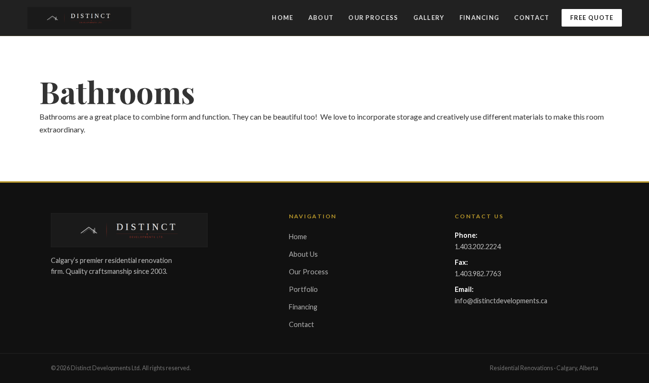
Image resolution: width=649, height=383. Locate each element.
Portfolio (303, 289)
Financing (479, 17)
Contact (531, 17)
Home (282, 17)
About (321, 17)
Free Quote (592, 17)
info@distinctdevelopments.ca (501, 301)
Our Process (373, 17)
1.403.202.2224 (478, 247)
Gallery (429, 17)
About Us (303, 254)
